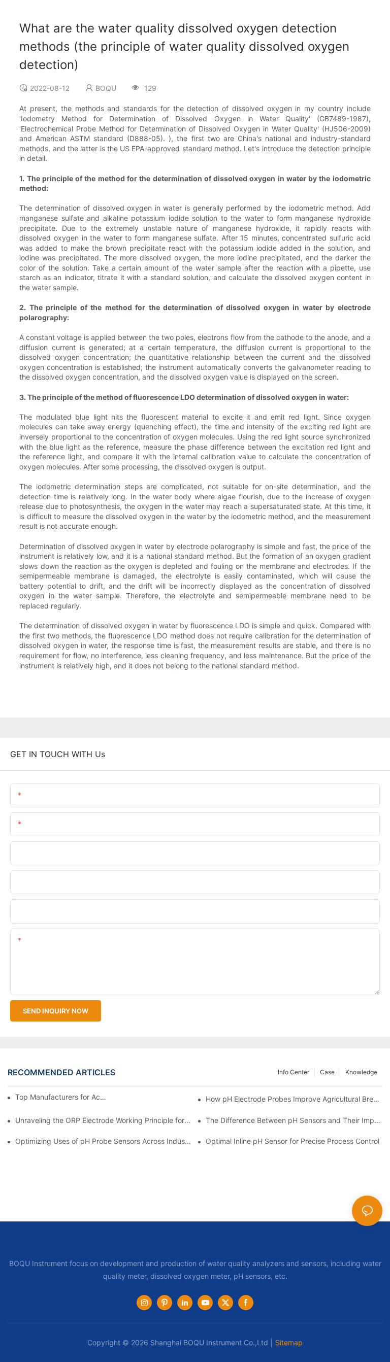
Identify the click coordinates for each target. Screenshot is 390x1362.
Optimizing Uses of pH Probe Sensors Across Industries (103, 1141)
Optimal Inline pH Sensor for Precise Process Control (292, 1141)
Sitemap (289, 1342)
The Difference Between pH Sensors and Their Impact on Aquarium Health (294, 1120)
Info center (293, 1072)
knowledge (361, 1072)
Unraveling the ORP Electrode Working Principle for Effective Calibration (103, 1120)
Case (327, 1072)
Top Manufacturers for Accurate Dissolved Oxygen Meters (61, 1097)
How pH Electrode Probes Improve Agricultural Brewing (294, 1099)
